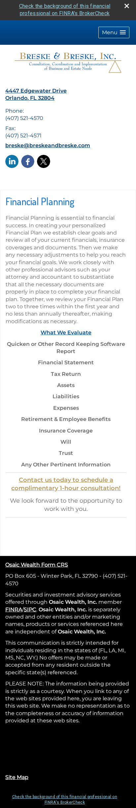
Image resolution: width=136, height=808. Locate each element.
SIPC (30, 609)
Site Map (16, 777)
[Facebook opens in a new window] (27, 161)
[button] (113, 32)
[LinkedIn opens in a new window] (11, 161)
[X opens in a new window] (43, 161)
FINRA (13, 609)
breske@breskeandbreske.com (47, 145)
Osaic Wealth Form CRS (36, 565)
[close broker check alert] (126, 6)
